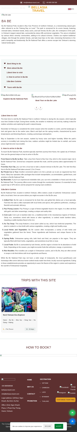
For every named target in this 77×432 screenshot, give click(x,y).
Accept (58, 426)
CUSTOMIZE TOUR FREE (65, 400)
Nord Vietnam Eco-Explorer (14, 315)
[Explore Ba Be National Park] (15, 95)
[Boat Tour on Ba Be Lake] (46, 96)
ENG (72, 9)
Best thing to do (14, 64)
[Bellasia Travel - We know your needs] (38, 9)
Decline (48, 426)
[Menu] (3, 9)
